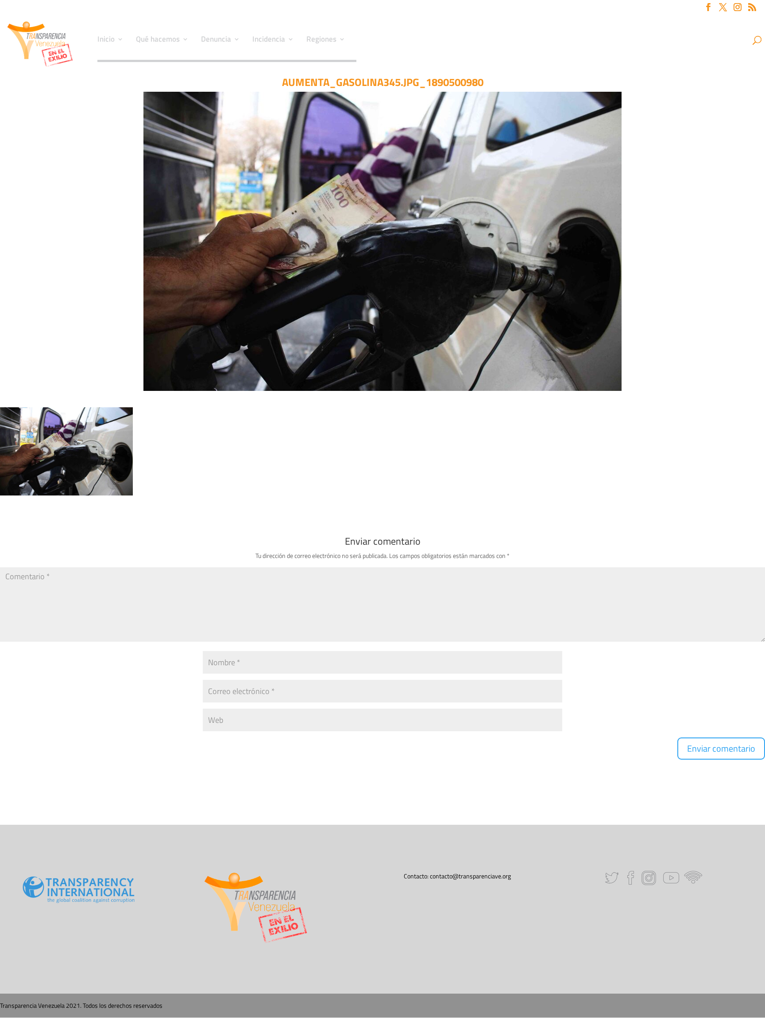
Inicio (106, 40)
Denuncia (216, 40)
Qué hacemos (158, 40)
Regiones (321, 40)
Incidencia (268, 40)
